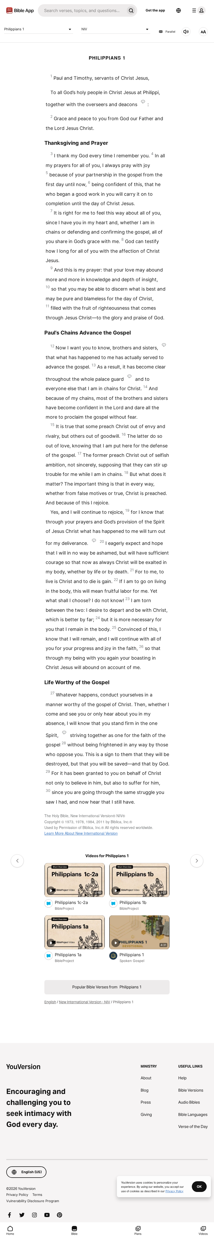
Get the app (155, 10)
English (50, 1002)
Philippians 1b (138, 902)
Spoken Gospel (132, 961)
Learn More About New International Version (81, 833)
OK (199, 1186)
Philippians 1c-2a (77, 902)
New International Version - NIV (84, 1002)
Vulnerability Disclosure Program (32, 1201)
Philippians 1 (14, 29)
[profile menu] (198, 10)
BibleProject (64, 908)
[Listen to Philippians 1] (186, 31)
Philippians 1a (73, 954)
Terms (37, 1194)
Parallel (170, 31)
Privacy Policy (17, 1194)
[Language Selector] (178, 10)
